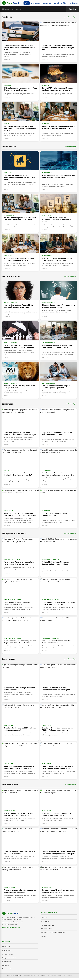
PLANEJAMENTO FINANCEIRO (12, 559)
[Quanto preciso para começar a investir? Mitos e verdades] (20, 683)
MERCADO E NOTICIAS (10, 302)
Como (13, 913)
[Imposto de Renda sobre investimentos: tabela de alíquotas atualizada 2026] (20, 760)
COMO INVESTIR (8, 685)
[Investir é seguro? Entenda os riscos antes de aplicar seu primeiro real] (58, 884)
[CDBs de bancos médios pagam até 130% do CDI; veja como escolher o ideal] (20, 82)
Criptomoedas (46, 3)
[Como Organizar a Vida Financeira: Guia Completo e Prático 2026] (20, 596)
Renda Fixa (5, 965)
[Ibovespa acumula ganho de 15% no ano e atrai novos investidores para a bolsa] (20, 213)
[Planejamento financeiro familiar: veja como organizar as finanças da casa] (58, 340)
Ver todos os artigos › (70, 17)
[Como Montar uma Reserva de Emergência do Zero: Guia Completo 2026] (58, 596)
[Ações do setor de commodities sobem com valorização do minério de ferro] (58, 171)
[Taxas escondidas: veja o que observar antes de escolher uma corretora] (20, 807)
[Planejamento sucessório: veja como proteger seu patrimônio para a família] (20, 340)
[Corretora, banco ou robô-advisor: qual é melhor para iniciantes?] (20, 846)
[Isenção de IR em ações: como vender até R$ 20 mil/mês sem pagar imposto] (58, 722)
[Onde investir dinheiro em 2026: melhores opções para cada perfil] (20, 722)
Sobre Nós (44, 918)
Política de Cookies (46, 929)
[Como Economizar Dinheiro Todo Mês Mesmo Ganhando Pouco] (58, 635)
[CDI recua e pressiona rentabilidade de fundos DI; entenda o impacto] (58, 807)
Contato (43, 936)
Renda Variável (6, 969)
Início (26, 3)
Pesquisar (72, 9)
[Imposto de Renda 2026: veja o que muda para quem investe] (20, 380)
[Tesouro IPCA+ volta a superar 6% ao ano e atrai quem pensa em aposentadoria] (58, 82)
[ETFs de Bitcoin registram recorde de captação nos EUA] (58, 508)
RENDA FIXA (7, 43)
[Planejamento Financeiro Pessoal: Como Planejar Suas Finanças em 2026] (20, 557)
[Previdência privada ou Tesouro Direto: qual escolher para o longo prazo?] (20, 300)
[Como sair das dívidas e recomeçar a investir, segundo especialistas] (58, 380)
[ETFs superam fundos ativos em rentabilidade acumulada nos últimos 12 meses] (20, 171)
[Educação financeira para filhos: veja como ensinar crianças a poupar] (58, 300)
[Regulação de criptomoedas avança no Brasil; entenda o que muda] (58, 427)
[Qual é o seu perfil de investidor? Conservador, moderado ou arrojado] (58, 683)
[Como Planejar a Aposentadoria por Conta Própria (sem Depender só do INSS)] (20, 635)
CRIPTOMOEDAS (8, 430)
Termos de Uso (45, 921)
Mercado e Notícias (60, 3)
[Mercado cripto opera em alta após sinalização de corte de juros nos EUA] (20, 468)
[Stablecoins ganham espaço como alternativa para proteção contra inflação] (20, 427)
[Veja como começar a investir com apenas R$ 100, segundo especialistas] (20, 884)
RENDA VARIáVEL (9, 172)
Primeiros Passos (7, 961)
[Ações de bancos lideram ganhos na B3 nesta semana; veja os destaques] (58, 252)
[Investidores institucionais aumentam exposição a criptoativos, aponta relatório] (58, 468)
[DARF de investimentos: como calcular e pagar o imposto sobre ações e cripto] (58, 760)
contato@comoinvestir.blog (11, 927)
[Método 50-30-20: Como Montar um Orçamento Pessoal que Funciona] (58, 557)
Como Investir (35, 3)
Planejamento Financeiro (9, 958)
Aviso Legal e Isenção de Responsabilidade (53, 932)
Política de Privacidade (47, 925)
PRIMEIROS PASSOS (9, 810)
